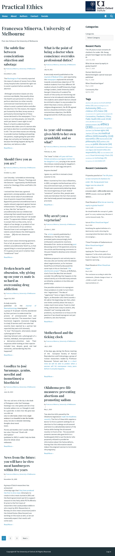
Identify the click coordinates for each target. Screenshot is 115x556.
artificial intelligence (101, 105)
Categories (90, 34)
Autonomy (93, 108)
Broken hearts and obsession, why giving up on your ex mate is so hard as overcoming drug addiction (19, 278)
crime (89, 121)
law (98, 133)
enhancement (93, 124)
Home (5, 16)
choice (102, 111)
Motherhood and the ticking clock (58, 335)
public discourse (102, 144)
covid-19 (106, 119)
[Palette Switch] (106, 16)
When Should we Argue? (95, 83)
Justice (90, 133)
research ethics (103, 150)
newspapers (51, 79)
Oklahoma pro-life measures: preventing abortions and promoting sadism (59, 393)
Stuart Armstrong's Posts (101, 155)
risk (103, 152)
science (109, 153)
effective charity (97, 121)
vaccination (100, 161)
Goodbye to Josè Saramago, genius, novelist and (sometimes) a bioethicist (17, 374)
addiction (97, 103)
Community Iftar (92, 89)
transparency (90, 161)
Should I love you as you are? (18, 161)
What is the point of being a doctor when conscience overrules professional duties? (59, 54)
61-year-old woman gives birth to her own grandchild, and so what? (60, 136)
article (50, 234)
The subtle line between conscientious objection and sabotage (14, 56)
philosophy (93, 141)
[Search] (111, 16)
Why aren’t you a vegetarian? (56, 218)
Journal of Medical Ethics (53, 77)
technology (101, 158)
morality (105, 136)
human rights (102, 130)
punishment (102, 147)
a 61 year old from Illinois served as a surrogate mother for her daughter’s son (59, 159)
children (91, 111)
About (14, 16)
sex (88, 155)
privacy (89, 144)
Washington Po (13, 78)
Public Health (91, 147)
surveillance (90, 158)
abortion (89, 103)
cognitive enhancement (104, 114)
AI (103, 103)
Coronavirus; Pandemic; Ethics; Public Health (98, 117)
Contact (34, 16)
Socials (44, 16)
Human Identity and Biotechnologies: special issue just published (99, 74)
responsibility (93, 152)
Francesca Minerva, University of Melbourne (20, 69)
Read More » (8, 148)
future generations (100, 128)
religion (92, 150)
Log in (108, 551)
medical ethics (98, 135)
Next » (25, 538)
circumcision (91, 114)
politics (104, 141)
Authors (23, 16)
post (74, 244)
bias (103, 108)
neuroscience (106, 139)
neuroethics (92, 138)
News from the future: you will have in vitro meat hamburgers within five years (20, 463)
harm (91, 130)
